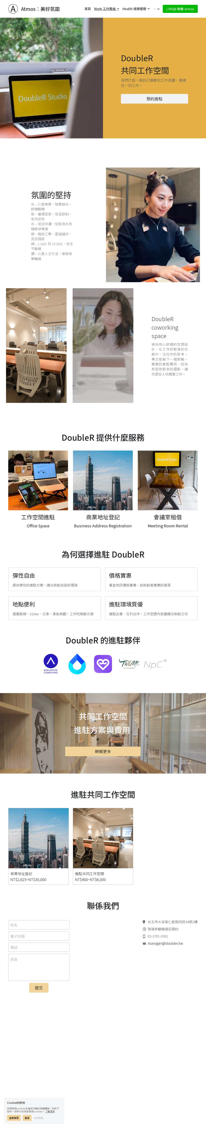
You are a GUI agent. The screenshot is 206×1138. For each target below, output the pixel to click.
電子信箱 (17, 935)
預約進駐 (154, 99)
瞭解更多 (103, 751)
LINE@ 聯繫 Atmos (180, 8)
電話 (14, 947)
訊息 (14, 959)
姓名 (14, 924)
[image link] (38, 480)
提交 (39, 988)
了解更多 (50, 1111)
